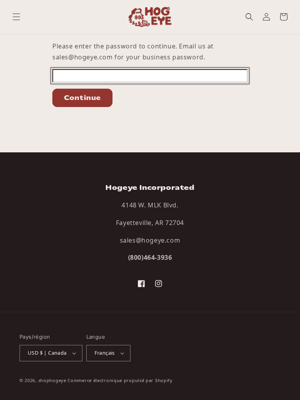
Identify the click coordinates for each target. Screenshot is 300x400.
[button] (16, 16)
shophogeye (52, 380)
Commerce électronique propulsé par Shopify (120, 380)
